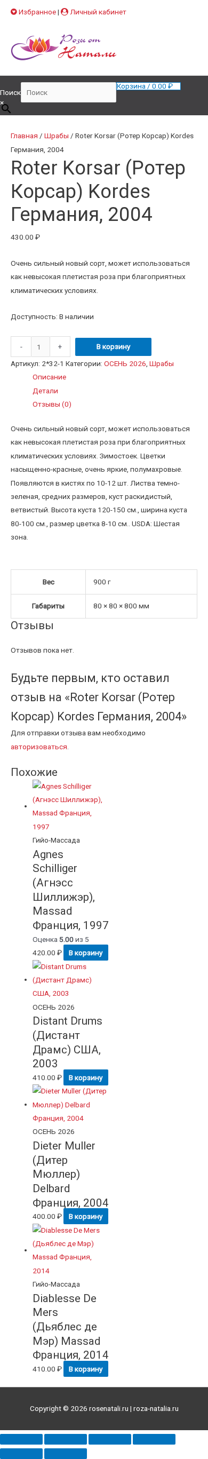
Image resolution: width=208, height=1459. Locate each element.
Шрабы (56, 135)
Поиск (10, 92)
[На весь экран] (65, 1439)
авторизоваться (39, 746)
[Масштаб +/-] (21, 1439)
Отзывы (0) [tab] (52, 404)
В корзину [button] (85, 952)
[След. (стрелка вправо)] (65, 1453)
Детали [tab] (45, 390)
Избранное (36, 11)
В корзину (113, 346)
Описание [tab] (49, 376)
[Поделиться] (110, 1439)
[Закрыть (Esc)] (154, 1439)
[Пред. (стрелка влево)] (21, 1453)
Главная (24, 135)
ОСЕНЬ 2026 (125, 363)
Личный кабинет (97, 11)
